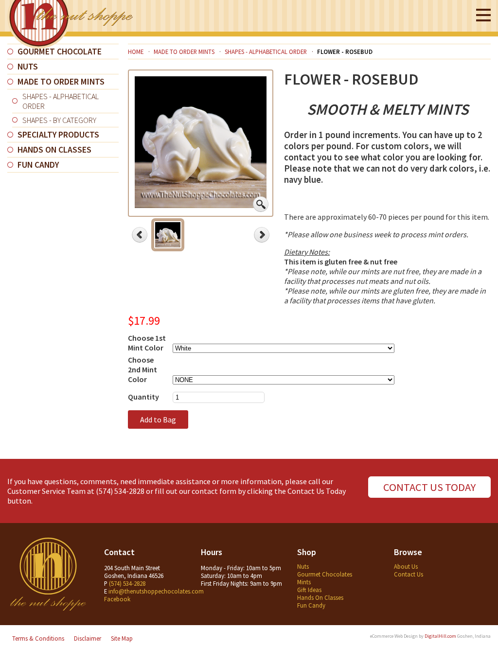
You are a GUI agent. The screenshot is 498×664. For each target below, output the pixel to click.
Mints (304, 582)
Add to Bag (158, 419)
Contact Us (408, 574)
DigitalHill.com (440, 636)
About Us (406, 566)
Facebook (117, 599)
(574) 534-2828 (120, 491)
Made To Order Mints (61, 81)
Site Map (122, 638)
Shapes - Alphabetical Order (60, 101)
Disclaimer (87, 638)
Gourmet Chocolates (324, 574)
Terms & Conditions (38, 638)
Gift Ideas (309, 590)
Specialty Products (58, 134)
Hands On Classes (54, 149)
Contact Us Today (429, 487)
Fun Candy (38, 164)
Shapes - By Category (59, 120)
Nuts (28, 66)
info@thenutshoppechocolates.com (156, 591)
